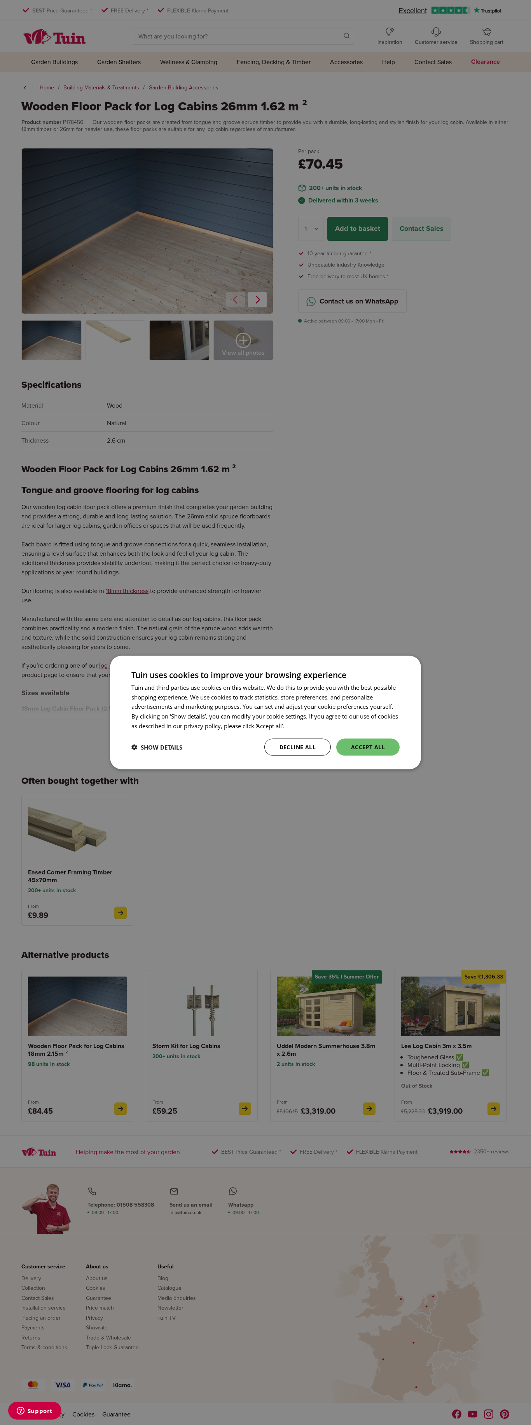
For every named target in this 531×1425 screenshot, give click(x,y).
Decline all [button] (297, 746)
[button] (156, 747)
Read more (300, 725)
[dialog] (265, 712)
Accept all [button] (368, 746)
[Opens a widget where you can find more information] (34, 1411)
